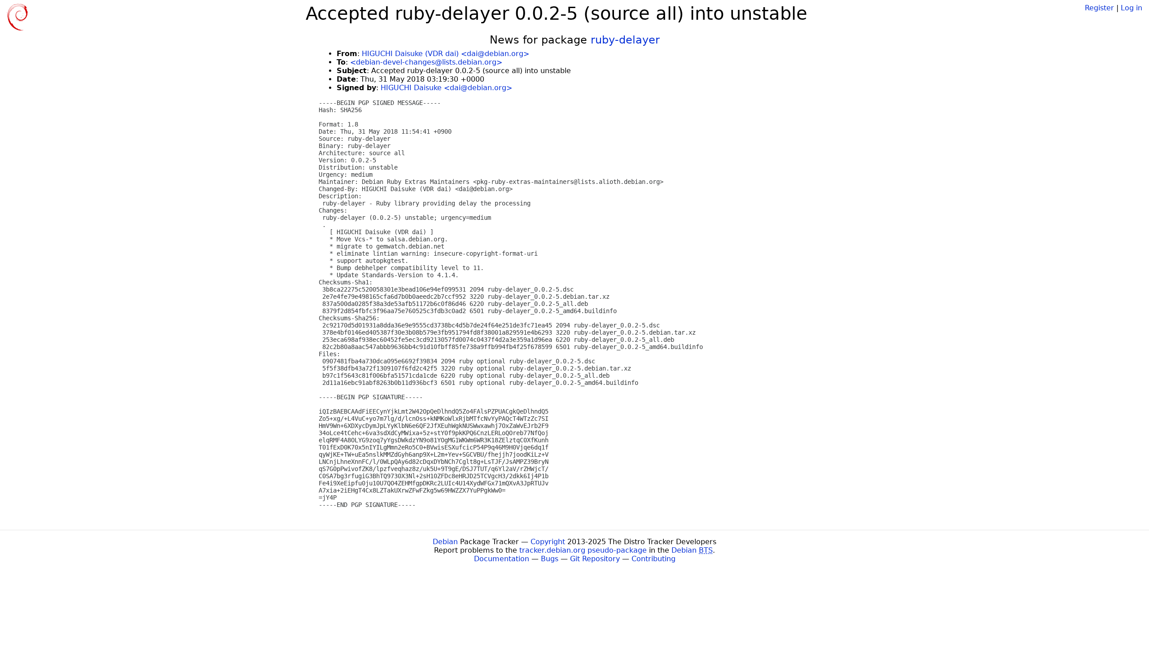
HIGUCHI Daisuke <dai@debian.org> (446, 87)
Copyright (548, 541)
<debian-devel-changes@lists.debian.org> (426, 62)
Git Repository (595, 558)
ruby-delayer (625, 40)
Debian (445, 541)
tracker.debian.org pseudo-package (583, 550)
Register (1099, 8)
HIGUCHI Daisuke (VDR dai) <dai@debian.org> (445, 53)
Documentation (501, 558)
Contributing (653, 558)
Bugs (549, 558)
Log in (1131, 8)
